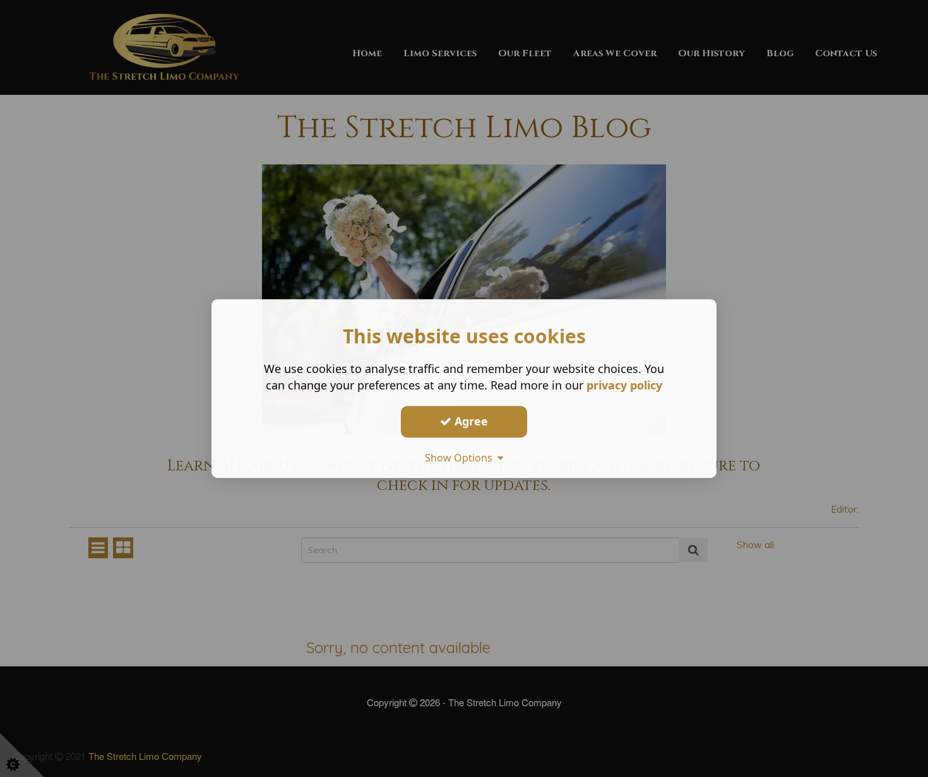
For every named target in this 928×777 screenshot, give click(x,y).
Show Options (461, 458)
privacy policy (624, 385)
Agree (469, 421)
